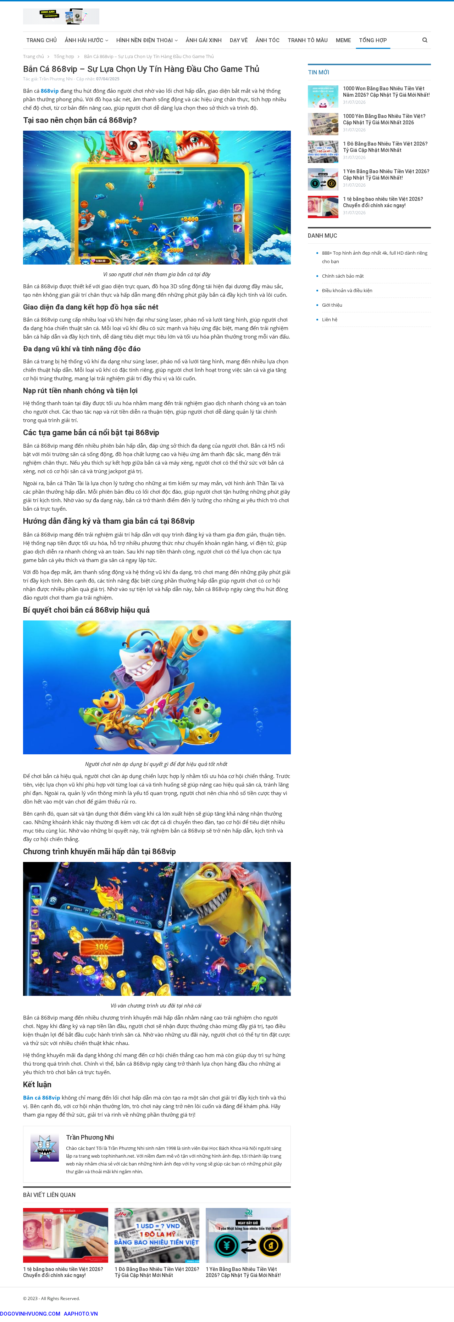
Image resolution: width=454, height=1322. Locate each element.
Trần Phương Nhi (56, 79)
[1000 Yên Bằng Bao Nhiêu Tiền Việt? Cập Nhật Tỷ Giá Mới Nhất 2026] (323, 124)
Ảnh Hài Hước (84, 40)
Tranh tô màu (308, 40)
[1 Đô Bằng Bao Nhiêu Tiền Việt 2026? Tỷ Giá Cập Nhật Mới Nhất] (157, 1235)
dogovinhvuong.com (30, 1314)
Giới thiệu (332, 305)
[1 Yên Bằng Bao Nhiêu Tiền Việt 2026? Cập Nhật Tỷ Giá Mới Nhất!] (248, 1235)
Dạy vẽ (239, 40)
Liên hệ (329, 319)
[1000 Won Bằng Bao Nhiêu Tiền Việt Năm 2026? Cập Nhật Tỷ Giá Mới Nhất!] (323, 96)
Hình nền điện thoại (144, 40)
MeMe (343, 40)
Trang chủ (41, 40)
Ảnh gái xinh (204, 40)
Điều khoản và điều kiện (347, 290)
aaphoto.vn (81, 1314)
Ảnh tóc (267, 40)
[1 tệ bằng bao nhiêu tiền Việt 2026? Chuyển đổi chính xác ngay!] (65, 1235)
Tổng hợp (373, 40)
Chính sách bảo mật (343, 276)
